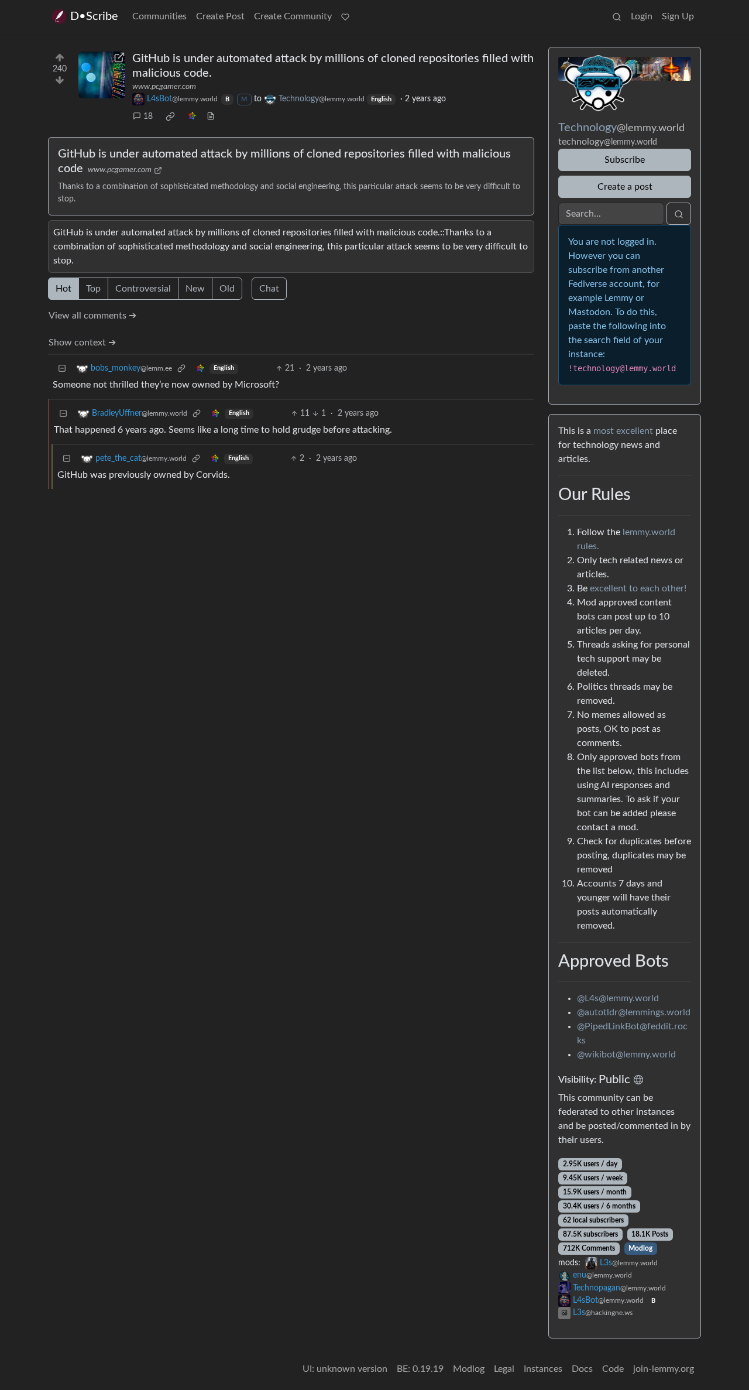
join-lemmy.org (663, 1369)
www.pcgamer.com (164, 87)
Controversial (143, 288)
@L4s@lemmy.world (618, 998)
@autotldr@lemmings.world (633, 1012)
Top (93, 288)
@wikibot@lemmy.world (626, 1054)
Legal (504, 1369)
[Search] (616, 16)
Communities (159, 16)
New (195, 288)
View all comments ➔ (92, 315)
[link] (170, 116)
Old (227, 288)
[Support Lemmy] (345, 16)
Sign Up (678, 16)
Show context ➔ (82, 342)
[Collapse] (62, 369)
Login (641, 16)
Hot (63, 288)
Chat (269, 288)
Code (613, 1369)
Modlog (640, 1248)
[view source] (210, 117)
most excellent (623, 431)
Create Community (293, 16)
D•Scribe (94, 16)
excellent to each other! (638, 588)
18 (148, 116)
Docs (582, 1369)
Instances (543, 1369)
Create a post (624, 186)
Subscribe (624, 160)
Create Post (220, 16)
